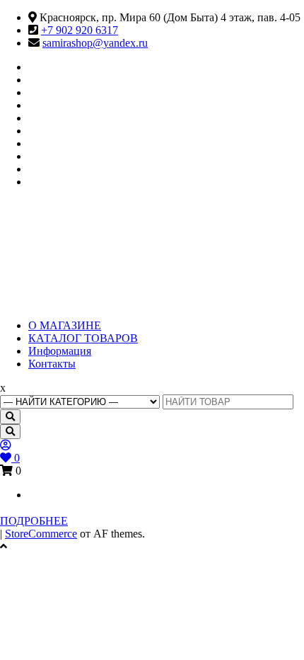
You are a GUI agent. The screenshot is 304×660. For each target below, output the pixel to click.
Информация (59, 351)
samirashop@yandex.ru (95, 43)
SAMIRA (69, 242)
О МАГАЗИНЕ (64, 325)
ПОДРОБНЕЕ (34, 521)
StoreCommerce (41, 534)
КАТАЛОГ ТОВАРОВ (83, 338)
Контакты (52, 364)
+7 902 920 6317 (79, 30)
